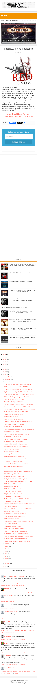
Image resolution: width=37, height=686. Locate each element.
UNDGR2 (6, 589)
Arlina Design (22, 683)
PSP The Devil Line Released (11, 449)
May (6, 553)
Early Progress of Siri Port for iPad (13, 419)
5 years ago (11, 601)
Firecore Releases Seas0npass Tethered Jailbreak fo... (18, 404)
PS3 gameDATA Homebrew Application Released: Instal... (19, 409)
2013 (4, 369)
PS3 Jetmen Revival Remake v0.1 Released (15, 494)
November (7, 379)
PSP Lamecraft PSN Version (11, 518)
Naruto (6, 576)
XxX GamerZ (8, 595)
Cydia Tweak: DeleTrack (10, 506)
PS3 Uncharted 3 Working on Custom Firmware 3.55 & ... (19, 394)
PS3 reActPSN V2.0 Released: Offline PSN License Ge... (18, 389)
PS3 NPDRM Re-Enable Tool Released (14, 476)
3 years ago (21, 585)
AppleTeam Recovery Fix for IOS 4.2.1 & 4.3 (16, 411)
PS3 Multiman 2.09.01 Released (12, 489)
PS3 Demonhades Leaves (11, 416)
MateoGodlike (24, 680)
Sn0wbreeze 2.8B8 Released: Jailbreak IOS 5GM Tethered (19, 503)
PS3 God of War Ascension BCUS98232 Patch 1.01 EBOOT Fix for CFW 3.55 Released (22, 329)
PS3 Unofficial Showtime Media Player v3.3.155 (16, 434)
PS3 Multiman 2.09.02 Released (12, 484)
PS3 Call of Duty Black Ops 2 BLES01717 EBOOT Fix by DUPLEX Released (22, 311)
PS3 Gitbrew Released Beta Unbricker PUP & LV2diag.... (19, 429)
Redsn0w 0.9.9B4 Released (18, 48)
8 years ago (11, 632)
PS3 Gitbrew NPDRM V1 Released (13, 426)
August (6, 546)
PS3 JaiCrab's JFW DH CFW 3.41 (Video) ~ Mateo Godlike (14, 592)
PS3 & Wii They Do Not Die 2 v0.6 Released (15, 531)
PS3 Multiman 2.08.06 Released (12, 526)
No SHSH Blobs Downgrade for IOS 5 (14, 466)
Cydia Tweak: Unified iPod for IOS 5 (14, 399)
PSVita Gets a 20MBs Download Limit (14, 528)
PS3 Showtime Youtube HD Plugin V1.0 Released (17, 541)
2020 (4, 352)
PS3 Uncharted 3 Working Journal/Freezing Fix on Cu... (18, 384)
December (7, 377)
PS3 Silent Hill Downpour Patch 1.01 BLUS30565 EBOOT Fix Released (22, 291)
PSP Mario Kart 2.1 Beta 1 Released (13, 414)
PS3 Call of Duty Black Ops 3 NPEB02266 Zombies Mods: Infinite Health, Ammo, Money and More (22, 265)
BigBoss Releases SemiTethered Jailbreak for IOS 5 (18, 421)
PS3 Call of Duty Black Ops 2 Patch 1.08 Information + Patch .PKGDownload (22, 299)
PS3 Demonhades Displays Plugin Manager (15, 444)
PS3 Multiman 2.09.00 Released (12, 496)
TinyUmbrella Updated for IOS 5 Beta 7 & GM (16, 499)
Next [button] (33, 33)
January (7, 563)
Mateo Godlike (4, 608)
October (7, 382)
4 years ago (30, 592)
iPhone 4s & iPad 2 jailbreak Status (13, 401)
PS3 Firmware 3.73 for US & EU (12, 436)
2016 (4, 362)
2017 (4, 359)
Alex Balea (7, 636)
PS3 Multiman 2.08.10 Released (12, 501)
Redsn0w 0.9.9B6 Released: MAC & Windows (16, 446)
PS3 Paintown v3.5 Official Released (13, 441)
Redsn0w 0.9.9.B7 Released (11, 431)
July (5, 548)
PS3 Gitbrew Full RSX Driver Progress (14, 424)
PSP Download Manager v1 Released (14, 456)
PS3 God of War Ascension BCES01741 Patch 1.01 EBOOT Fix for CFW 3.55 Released (22, 320)
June (6, 551)
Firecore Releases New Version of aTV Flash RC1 (17, 407)
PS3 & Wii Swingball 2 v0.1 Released (13, 474)
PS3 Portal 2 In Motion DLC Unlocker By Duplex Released (22, 337)
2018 (4, 357)
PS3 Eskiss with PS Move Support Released (15, 538)
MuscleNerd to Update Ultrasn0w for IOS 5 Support (18, 464)
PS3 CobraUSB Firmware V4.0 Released (14, 516)
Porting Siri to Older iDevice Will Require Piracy (16, 479)
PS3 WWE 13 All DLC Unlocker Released (19, 273)
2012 (4, 372)
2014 (4, 367)
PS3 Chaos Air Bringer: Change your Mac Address (17, 397)
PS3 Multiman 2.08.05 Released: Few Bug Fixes (16, 533)
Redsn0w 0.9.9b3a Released (11, 511)
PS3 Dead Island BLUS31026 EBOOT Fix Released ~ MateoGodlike (16, 616)
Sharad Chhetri (9, 668)
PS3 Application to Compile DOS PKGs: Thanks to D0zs (18, 521)
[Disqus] (18, 180)
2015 (4, 364)
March (6, 558)
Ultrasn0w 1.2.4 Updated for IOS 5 (13, 461)
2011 (4, 374)
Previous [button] (4, 33)
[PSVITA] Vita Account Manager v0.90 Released (14, 307)
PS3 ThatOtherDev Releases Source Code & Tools (17, 459)
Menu (5, 16)
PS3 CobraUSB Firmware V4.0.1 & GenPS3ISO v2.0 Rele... (19, 469)
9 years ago (16, 673)
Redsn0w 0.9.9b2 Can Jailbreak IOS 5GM (15, 513)
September (8, 543)
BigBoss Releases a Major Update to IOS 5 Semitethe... (19, 392)
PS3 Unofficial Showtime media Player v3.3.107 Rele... (18, 481)
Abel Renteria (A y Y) (10, 611)
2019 (4, 354)
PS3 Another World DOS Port (12, 451)
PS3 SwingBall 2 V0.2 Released (12, 454)
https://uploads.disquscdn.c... (18, 576)
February (7, 561)
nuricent (7, 605)
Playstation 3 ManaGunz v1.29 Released (10, 639)
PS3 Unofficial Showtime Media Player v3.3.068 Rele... (18, 536)
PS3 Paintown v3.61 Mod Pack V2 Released (20, 281)
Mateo (6, 643)
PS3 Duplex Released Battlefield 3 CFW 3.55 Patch (17, 387)
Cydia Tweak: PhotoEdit (10, 523)
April (6, 556)
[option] (18, 33)
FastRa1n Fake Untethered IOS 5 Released (15, 439)
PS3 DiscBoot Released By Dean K (13, 491)
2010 (4, 566)
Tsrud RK (7, 622)
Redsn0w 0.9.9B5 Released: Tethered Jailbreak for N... (18, 471)
